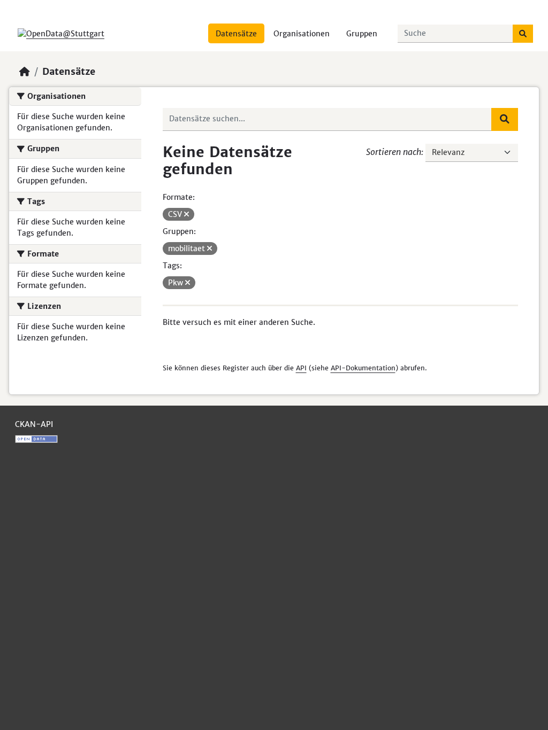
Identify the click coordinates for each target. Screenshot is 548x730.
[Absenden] (523, 34)
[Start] (24, 71)
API (301, 368)
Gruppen (361, 33)
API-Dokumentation (363, 368)
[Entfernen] (186, 214)
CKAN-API (34, 424)
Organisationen (301, 33)
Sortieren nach (393, 151)
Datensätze (236, 33)
